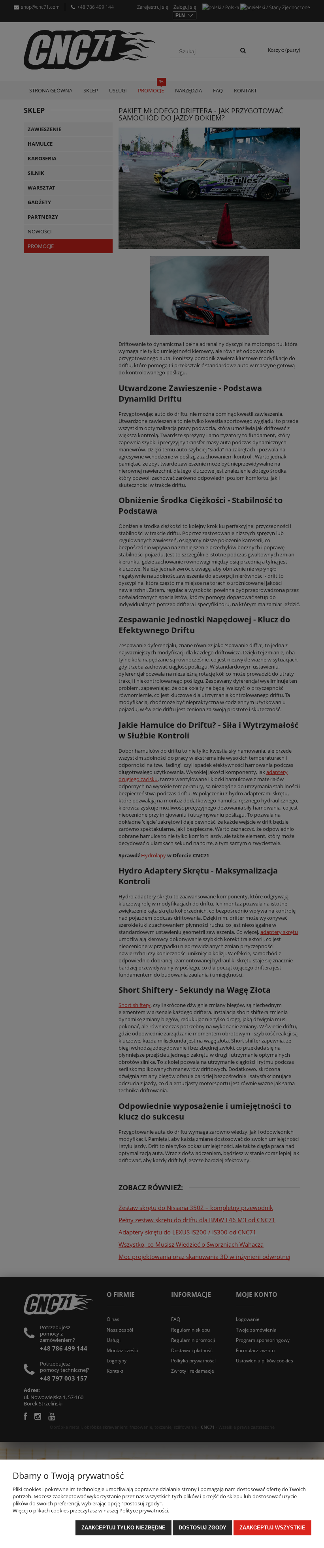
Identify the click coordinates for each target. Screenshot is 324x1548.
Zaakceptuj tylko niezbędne (123, 1528)
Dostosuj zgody (202, 1528)
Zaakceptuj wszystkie (272, 1528)
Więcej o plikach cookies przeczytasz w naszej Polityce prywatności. (91, 1510)
